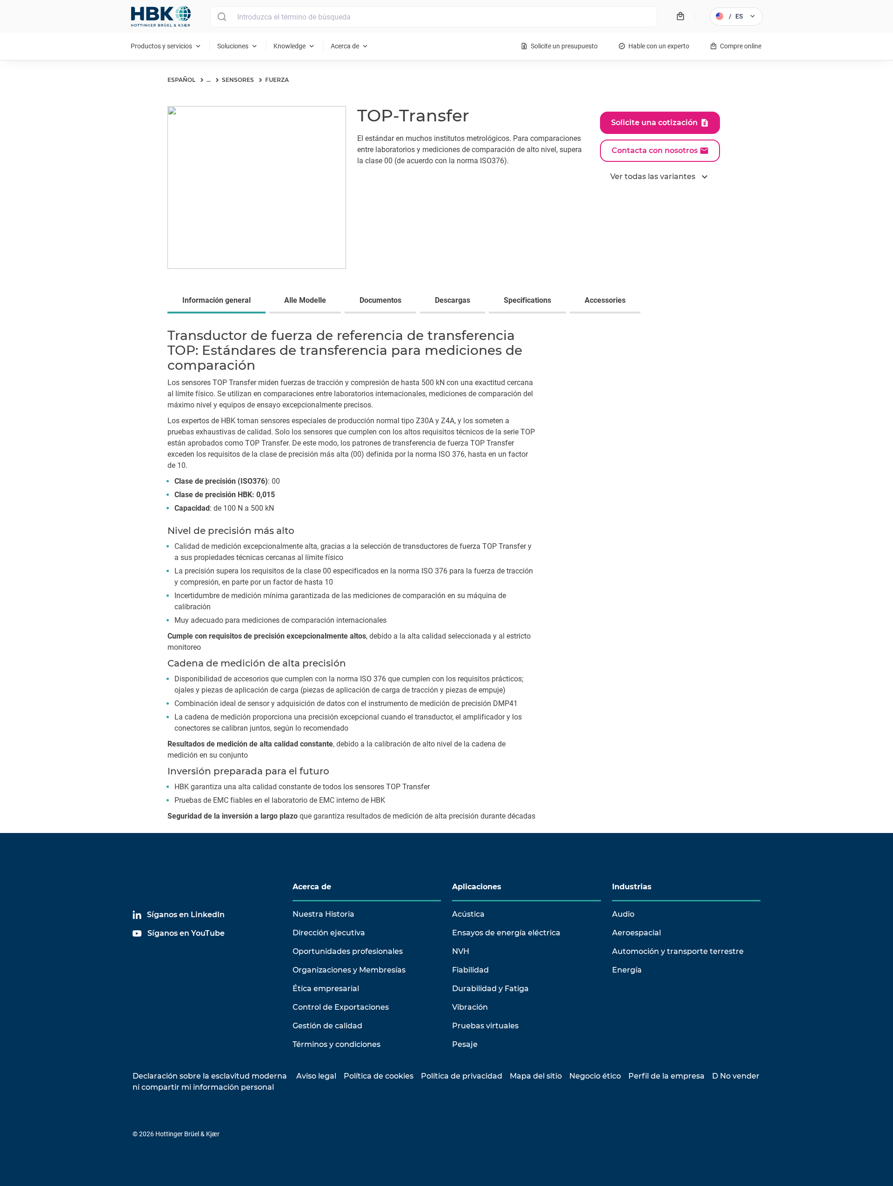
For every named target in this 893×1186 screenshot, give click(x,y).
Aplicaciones (476, 886)
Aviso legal (316, 1076)
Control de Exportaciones (341, 1007)
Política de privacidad (461, 1076)
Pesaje (465, 1044)
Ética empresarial (326, 988)
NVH (460, 951)
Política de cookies (378, 1076)
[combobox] (433, 16)
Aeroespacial (636, 932)
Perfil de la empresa (666, 1076)
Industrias (632, 886)
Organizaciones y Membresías (349, 970)
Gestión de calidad (327, 1025)
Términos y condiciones (336, 1044)
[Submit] (222, 17)
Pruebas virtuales (485, 1025)
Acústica (468, 914)
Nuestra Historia (323, 914)
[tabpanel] (446, 577)
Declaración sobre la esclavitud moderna (210, 1076)
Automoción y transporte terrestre (678, 951)
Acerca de (312, 886)
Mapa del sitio (536, 1076)
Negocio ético (595, 1076)
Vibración (470, 1007)
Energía (627, 970)
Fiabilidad (470, 970)
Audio (623, 914)
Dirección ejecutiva (329, 932)
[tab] (218, 301)
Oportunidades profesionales (348, 951)
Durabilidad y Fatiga (490, 988)
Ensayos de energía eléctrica (506, 932)
